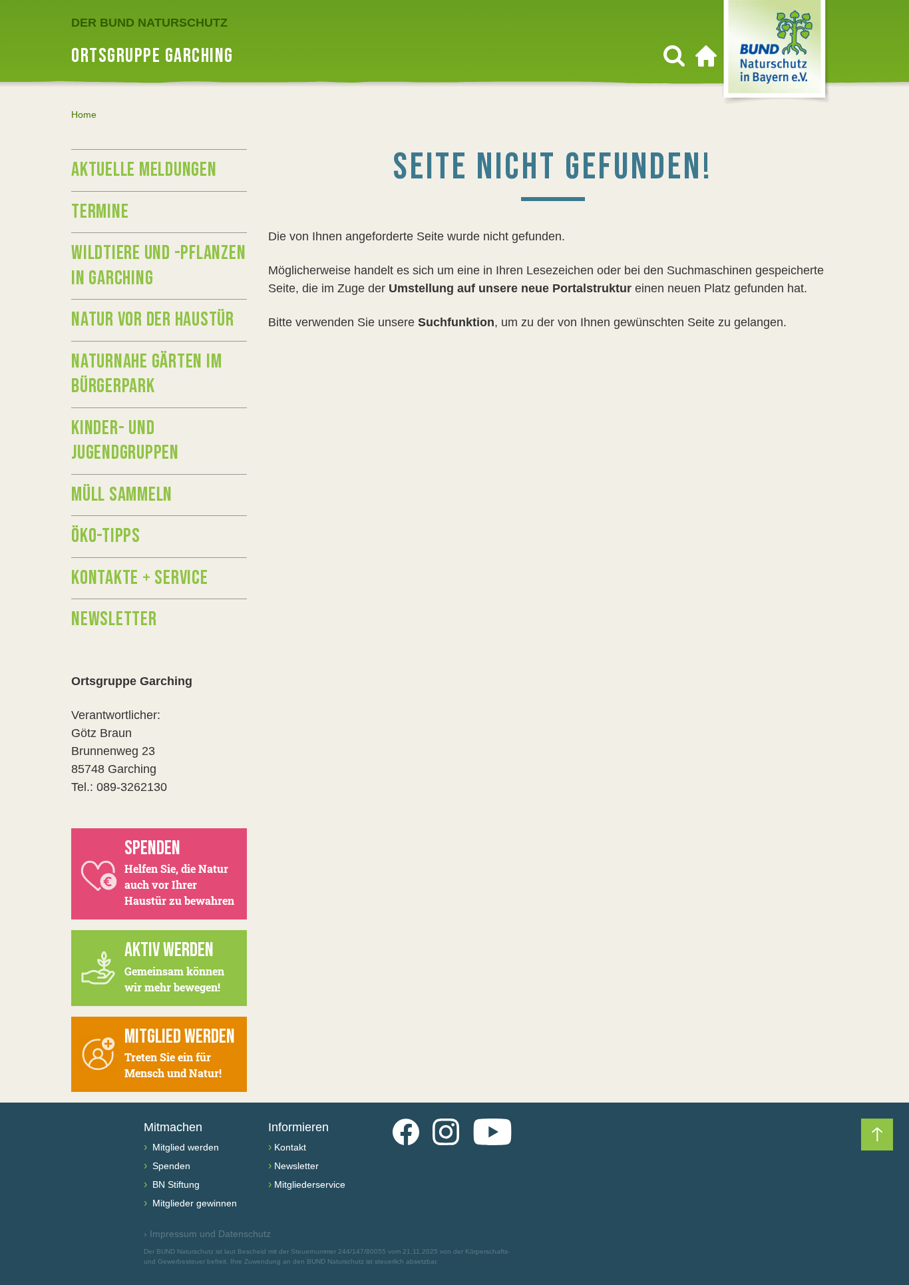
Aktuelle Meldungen (144, 170)
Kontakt (290, 1147)
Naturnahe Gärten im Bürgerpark (146, 374)
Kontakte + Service (139, 578)
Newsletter (114, 619)
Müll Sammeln (121, 495)
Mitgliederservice (309, 1184)
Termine (99, 212)
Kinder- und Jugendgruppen (125, 440)
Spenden (170, 1165)
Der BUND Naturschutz (149, 22)
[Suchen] (674, 56)
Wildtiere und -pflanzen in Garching (158, 265)
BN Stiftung (175, 1184)
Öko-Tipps (105, 536)
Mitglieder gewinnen (193, 1203)
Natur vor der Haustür (152, 320)
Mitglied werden (184, 1147)
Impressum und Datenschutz (207, 1233)
